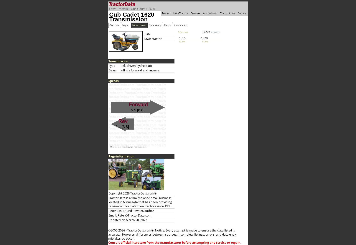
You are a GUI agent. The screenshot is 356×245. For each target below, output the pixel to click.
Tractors (166, 13)
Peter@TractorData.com (134, 215)
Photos (167, 25)
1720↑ (211, 32)
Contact (242, 13)
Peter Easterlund (120, 211)
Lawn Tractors (118, 9)
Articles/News (210, 13)
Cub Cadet (138, 9)
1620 (151, 9)
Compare (195, 13)
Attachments (180, 25)
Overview (114, 25)
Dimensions (155, 25)
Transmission (139, 25)
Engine (125, 25)
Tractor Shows (227, 13)
